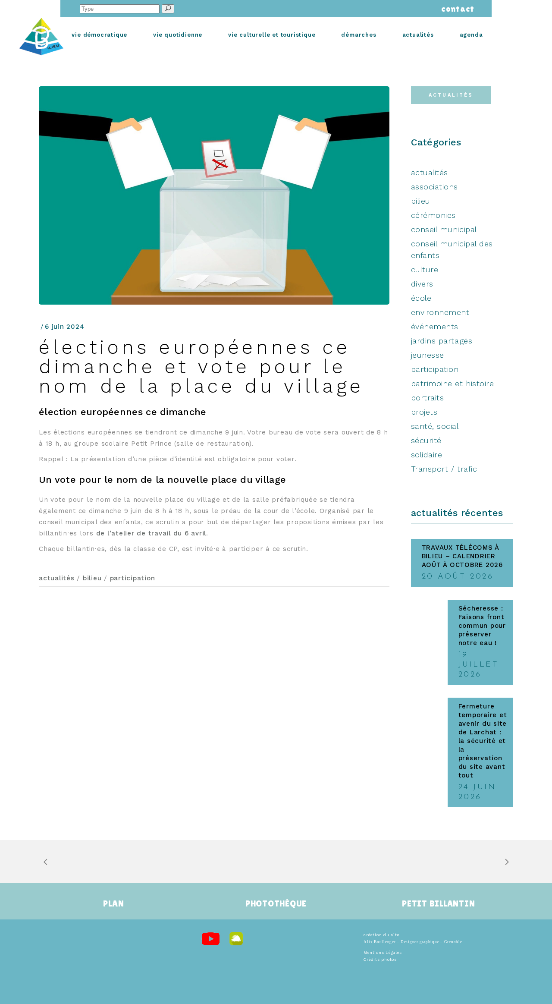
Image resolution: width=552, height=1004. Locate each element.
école (421, 297)
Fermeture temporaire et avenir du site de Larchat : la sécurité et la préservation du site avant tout (482, 740)
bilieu (92, 578)
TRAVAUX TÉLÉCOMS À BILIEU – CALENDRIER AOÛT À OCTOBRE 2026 (462, 556)
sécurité (426, 440)
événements (434, 326)
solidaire (426, 454)
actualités (57, 578)
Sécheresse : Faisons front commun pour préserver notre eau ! (482, 625)
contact (455, 8)
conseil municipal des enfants (452, 249)
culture (425, 269)
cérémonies (433, 215)
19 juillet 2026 (478, 665)
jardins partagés (442, 340)
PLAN (113, 903)
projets (424, 411)
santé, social (435, 426)
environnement (440, 312)
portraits (427, 397)
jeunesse (427, 354)
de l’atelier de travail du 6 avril (151, 533)
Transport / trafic (444, 468)
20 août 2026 (458, 577)
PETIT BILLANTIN (438, 903)
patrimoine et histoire (452, 383)
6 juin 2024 (64, 326)
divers (422, 283)
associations (434, 186)
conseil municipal (444, 229)
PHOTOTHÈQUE (276, 903)
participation (132, 578)
